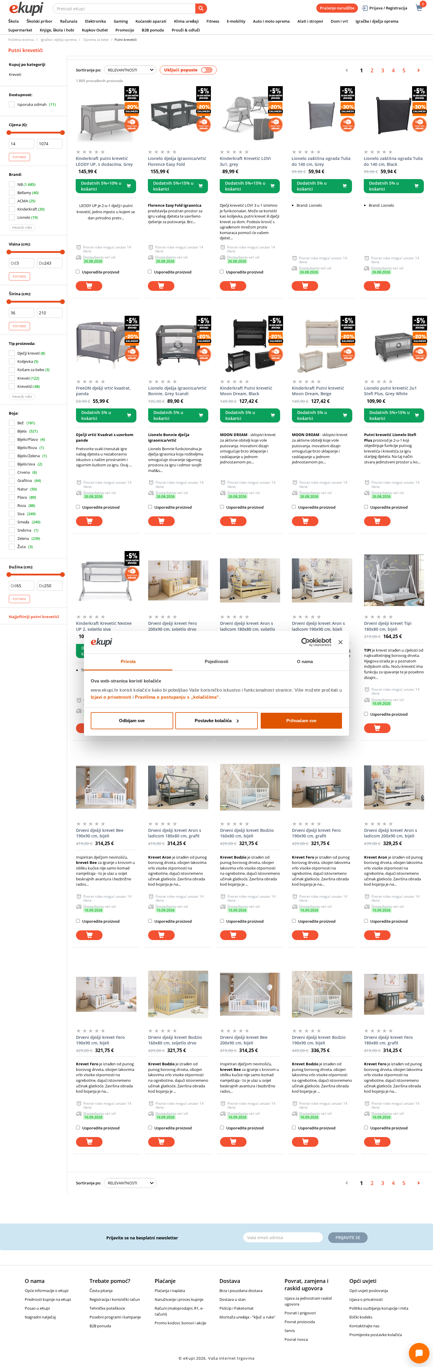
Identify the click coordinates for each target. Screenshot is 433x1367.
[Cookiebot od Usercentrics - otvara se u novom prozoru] (305, 642)
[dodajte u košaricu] (89, 286)
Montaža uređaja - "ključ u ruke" (247, 1317)
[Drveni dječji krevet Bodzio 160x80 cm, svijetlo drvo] (178, 994)
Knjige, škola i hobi (57, 30)
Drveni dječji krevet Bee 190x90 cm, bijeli (99, 833)
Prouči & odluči (186, 30)
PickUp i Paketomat (236, 1308)
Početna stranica (21, 39)
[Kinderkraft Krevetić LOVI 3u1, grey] (250, 115)
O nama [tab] (305, 661)
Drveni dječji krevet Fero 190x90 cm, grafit (316, 833)
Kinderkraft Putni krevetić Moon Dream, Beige (318, 391)
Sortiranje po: (88, 70)
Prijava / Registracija (388, 8)
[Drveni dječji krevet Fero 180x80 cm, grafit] (394, 994)
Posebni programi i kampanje (115, 1317)
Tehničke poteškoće (107, 1308)
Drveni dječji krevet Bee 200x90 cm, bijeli (243, 1040)
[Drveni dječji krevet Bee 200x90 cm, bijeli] (250, 994)
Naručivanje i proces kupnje (179, 1299)
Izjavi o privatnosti (111, 697)
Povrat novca (296, 1339)
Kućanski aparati (150, 21)
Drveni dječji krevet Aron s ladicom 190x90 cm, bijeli (318, 626)
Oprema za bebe (96, 39)
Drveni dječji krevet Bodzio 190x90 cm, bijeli (319, 1040)
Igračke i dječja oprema (377, 21)
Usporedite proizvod (100, 272)
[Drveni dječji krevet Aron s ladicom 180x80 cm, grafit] (178, 787)
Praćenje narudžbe (337, 8)
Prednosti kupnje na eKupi (48, 1299)
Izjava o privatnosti (366, 1299)
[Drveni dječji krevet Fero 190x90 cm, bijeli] (106, 994)
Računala (68, 21)
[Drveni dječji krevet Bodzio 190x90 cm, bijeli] (322, 994)
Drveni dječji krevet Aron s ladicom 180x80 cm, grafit (174, 833)
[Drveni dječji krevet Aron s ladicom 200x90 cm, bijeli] (394, 787)
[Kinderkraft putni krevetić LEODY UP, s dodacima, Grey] (106, 115)
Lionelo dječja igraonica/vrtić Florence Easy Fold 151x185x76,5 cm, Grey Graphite (177, 161)
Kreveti (15, 74)
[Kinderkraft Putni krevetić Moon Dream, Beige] (322, 345)
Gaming (121, 21)
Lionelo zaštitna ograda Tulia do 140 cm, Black (393, 161)
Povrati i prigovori (300, 1313)
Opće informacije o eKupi (46, 1290)
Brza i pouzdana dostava (240, 1290)
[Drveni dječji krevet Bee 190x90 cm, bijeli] (106, 787)
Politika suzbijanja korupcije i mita (378, 1308)
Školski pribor (39, 21)
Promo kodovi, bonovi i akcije (180, 1323)
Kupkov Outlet (95, 30)
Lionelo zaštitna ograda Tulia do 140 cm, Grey (321, 161)
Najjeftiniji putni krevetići (34, 616)
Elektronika (95, 21)
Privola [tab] (128, 661)
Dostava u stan (232, 1299)
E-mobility (236, 21)
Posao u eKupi (37, 1308)
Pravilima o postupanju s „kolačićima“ (177, 697)
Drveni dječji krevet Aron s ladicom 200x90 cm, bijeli (390, 833)
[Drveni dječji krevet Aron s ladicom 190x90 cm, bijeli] (322, 580)
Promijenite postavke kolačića (375, 1334)
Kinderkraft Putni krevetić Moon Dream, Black (246, 391)
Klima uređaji (186, 21)
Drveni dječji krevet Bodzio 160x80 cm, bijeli (247, 833)
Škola (13, 21)
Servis (290, 1330)
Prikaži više (22, 228)
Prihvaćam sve (301, 720)
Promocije (124, 30)
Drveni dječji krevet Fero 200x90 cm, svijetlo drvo (172, 626)
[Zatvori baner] (340, 642)
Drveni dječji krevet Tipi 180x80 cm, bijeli (387, 626)
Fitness (212, 21)
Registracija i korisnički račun (115, 1299)
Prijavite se (348, 1237)
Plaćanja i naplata (170, 1290)
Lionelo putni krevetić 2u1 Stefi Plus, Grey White (390, 391)
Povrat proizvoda (300, 1321)
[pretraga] (201, 9)
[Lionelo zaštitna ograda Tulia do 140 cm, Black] (394, 115)
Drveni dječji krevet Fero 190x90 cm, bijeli (100, 1040)
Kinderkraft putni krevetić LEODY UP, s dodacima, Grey (104, 161)
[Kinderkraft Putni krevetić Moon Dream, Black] (250, 345)
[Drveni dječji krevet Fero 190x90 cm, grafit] (322, 787)
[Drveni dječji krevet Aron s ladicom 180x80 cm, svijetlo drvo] (250, 580)
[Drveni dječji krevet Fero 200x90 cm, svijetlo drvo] (178, 580)
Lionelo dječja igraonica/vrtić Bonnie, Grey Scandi (177, 391)
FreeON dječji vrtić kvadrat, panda (103, 391)
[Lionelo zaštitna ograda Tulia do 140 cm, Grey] (322, 115)
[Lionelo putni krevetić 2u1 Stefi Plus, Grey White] (394, 345)
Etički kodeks (360, 1317)
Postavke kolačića (213, 720)
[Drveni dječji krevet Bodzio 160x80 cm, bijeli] (250, 787)
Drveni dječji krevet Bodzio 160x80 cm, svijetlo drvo (175, 1040)
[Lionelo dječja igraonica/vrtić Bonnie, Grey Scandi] (178, 345)
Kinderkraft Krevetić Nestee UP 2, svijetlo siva (104, 626)
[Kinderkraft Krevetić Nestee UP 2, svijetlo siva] (106, 580)
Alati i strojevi (310, 21)
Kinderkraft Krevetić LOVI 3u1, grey (245, 161)
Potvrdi (19, 157)
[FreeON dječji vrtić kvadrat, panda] (106, 345)
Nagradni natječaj (40, 1317)
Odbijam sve (132, 720)
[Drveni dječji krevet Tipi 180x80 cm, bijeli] (394, 580)
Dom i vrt (339, 21)
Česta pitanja (101, 1290)
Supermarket (20, 30)
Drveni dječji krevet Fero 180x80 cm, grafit (388, 1040)
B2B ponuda (153, 30)
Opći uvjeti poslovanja (368, 1290)
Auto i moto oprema (271, 21)
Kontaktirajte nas (364, 1325)
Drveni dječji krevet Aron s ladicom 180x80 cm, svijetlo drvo (247, 626)
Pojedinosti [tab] (216, 661)
